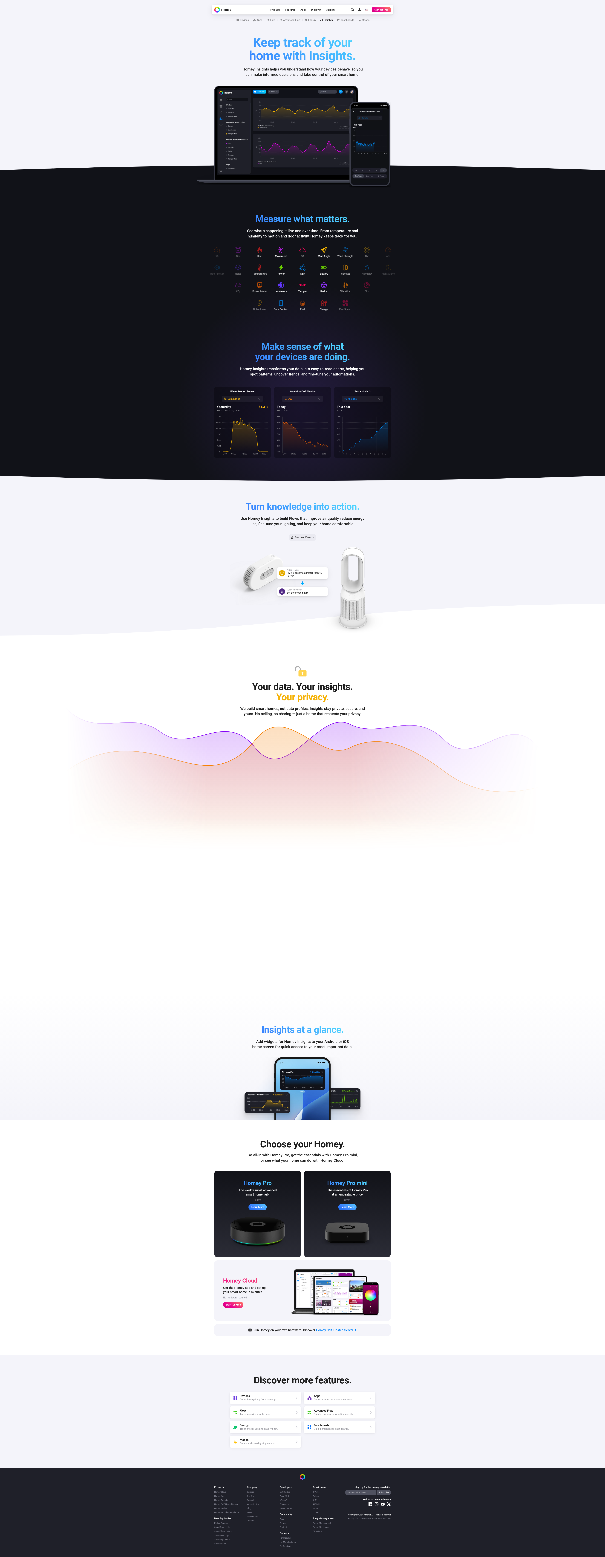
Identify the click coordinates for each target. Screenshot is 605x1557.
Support (330, 9)
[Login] (359, 10)
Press (249, 1512)
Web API (284, 1500)
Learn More (257, 1207)
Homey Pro (219, 1496)
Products (275, 9)
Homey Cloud (220, 1492)
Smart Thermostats (223, 1531)
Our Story (251, 1496)
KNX (315, 1500)
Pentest (283, 1527)
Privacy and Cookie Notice (359, 1519)
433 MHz (316, 1504)
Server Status (286, 1508)
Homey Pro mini (221, 1500)
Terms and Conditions (381, 1519)
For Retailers (285, 1546)
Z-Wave (316, 1492)
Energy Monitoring (320, 1527)
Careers (250, 1492)
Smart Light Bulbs (222, 1539)
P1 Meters (317, 1531)
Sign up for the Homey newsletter (373, 1487)
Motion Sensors (221, 1523)
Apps (303, 9)
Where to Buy (253, 1504)
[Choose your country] (366, 10)
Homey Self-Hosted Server (226, 1504)
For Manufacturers (288, 1542)
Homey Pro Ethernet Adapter (226, 1512)
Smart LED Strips (221, 1535)
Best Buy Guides (222, 1518)
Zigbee (316, 1496)
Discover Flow (303, 537)
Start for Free (233, 1304)
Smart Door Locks (222, 1527)
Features (290, 9)
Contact (250, 1520)
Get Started (285, 1492)
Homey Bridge (220, 1508)
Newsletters (252, 1516)
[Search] (352, 10)
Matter (315, 1508)
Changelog (284, 1504)
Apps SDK (284, 1496)
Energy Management (322, 1523)
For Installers (285, 1538)
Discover (316, 9)
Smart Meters (220, 1543)
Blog (249, 1508)
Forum (282, 1523)
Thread (316, 1512)
